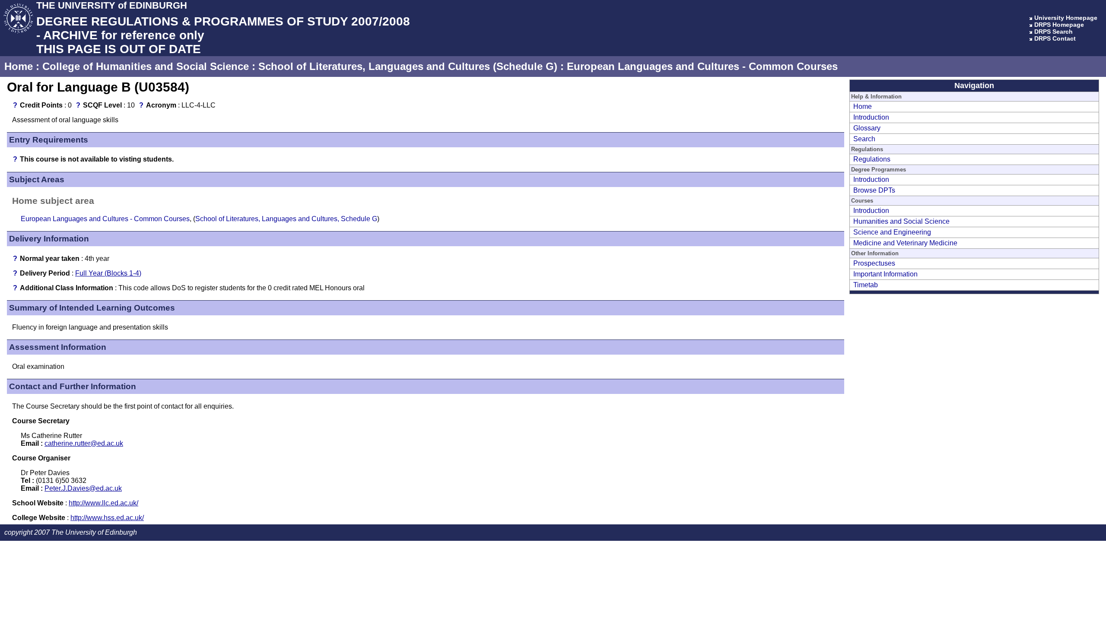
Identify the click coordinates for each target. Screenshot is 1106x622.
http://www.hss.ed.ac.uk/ (107, 517)
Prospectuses (874, 263)
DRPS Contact (1055, 38)
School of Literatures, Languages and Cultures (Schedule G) (407, 66)
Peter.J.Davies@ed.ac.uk (83, 488)
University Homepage (1065, 17)
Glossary (866, 128)
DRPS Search (1053, 31)
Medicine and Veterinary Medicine (905, 243)
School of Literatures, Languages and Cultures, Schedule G (286, 218)
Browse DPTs (874, 190)
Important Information (885, 274)
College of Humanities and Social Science (145, 66)
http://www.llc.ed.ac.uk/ (103, 503)
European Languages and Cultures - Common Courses (702, 66)
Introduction (871, 117)
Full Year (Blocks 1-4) (108, 273)
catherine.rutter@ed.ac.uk (83, 443)
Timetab (865, 285)
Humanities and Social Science (901, 221)
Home (18, 66)
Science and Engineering (892, 232)
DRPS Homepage (1059, 24)
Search (864, 139)
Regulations (871, 159)
